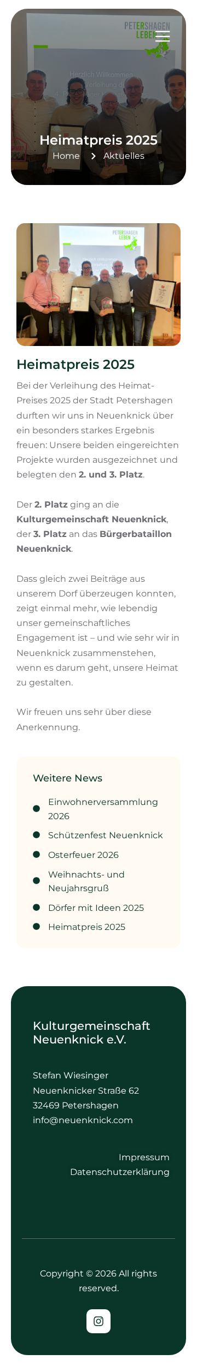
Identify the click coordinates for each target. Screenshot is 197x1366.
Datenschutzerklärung (120, 1172)
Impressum (144, 1157)
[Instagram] (98, 1321)
